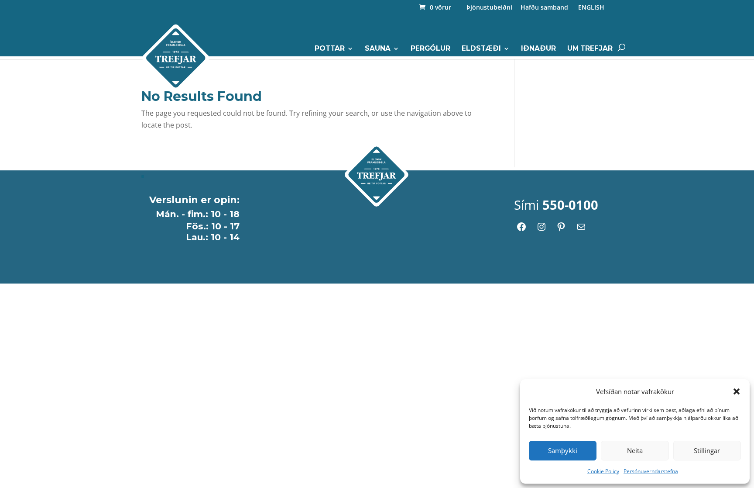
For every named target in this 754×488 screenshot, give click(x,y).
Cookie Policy (603, 471)
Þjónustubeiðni (489, 8)
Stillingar (707, 450)
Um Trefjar (590, 48)
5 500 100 (551, 108)
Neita (635, 450)
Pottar (330, 48)
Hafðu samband (544, 8)
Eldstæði (481, 48)
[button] (736, 391)
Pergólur (430, 48)
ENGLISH (590, 8)
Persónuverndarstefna (651, 471)
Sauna (378, 48)
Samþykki (562, 450)
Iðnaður (538, 48)
